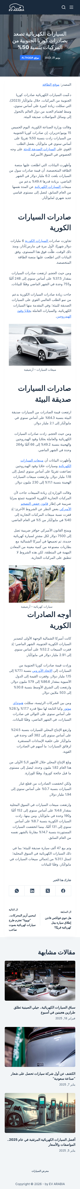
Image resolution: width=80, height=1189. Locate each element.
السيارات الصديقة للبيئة (40, 149)
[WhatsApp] (16, 891)
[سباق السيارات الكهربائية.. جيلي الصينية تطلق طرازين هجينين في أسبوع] (40, 981)
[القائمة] (71, 7)
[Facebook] (63, 891)
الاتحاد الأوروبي (42, 670)
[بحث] (63, 7)
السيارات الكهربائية (48, 187)
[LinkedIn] (32, 891)
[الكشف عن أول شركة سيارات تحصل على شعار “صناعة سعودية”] (40, 1047)
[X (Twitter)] (48, 891)
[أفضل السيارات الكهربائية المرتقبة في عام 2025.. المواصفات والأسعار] (40, 1113)
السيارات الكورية (37, 241)
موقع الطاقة (50, 84)
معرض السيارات (40, 1170)
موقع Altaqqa (30, 57)
